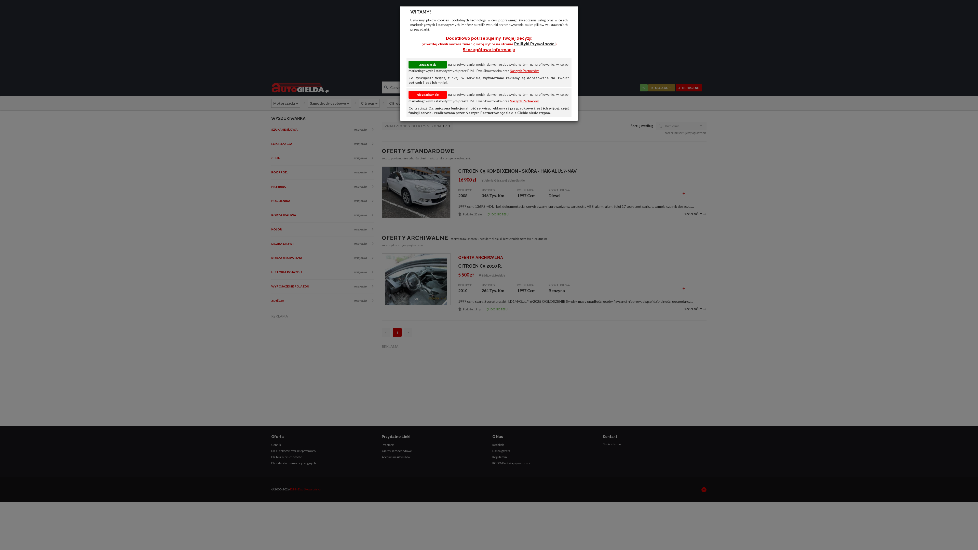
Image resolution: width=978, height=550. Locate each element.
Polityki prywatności (534, 44)
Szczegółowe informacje (489, 49)
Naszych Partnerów (524, 71)
